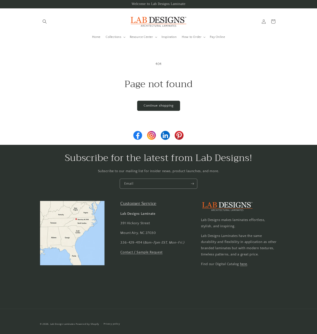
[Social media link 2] (151, 135)
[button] (44, 21)
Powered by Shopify (87, 324)
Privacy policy (112, 324)
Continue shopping (159, 105)
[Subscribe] (192, 184)
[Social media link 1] (138, 135)
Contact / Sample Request (141, 252)
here (243, 264)
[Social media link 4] (179, 135)
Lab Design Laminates (62, 324)
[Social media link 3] (165, 135)
